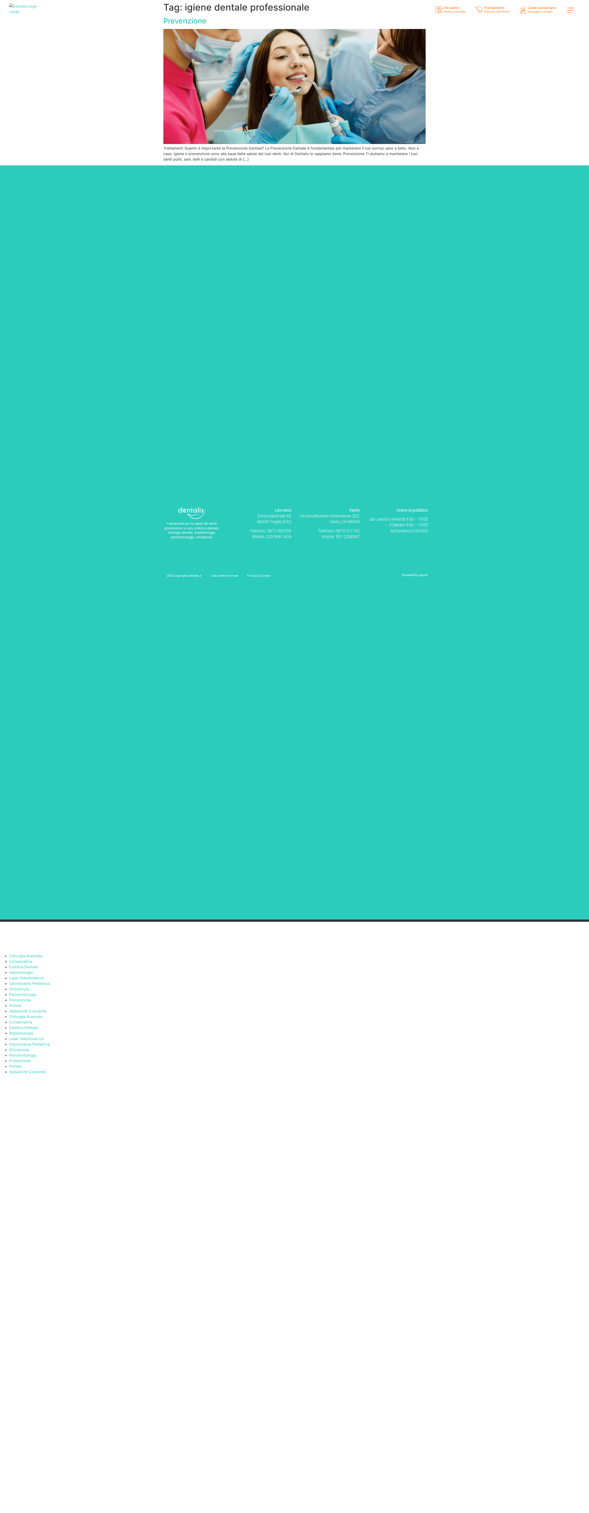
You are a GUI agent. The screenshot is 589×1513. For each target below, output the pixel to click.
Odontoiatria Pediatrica (29, 983)
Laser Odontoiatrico (26, 978)
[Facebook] (188, 545)
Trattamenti (494, 8)
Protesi (15, 1005)
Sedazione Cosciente (27, 1011)
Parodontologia (22, 994)
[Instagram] (195, 545)
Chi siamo (451, 8)
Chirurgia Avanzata (25, 956)
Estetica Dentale (23, 967)
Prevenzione (184, 20)
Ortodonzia (19, 989)
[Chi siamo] (439, 9)
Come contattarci (542, 8)
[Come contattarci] (523, 10)
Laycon (423, 575)
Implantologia (21, 972)
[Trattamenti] (479, 9)
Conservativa (20, 961)
